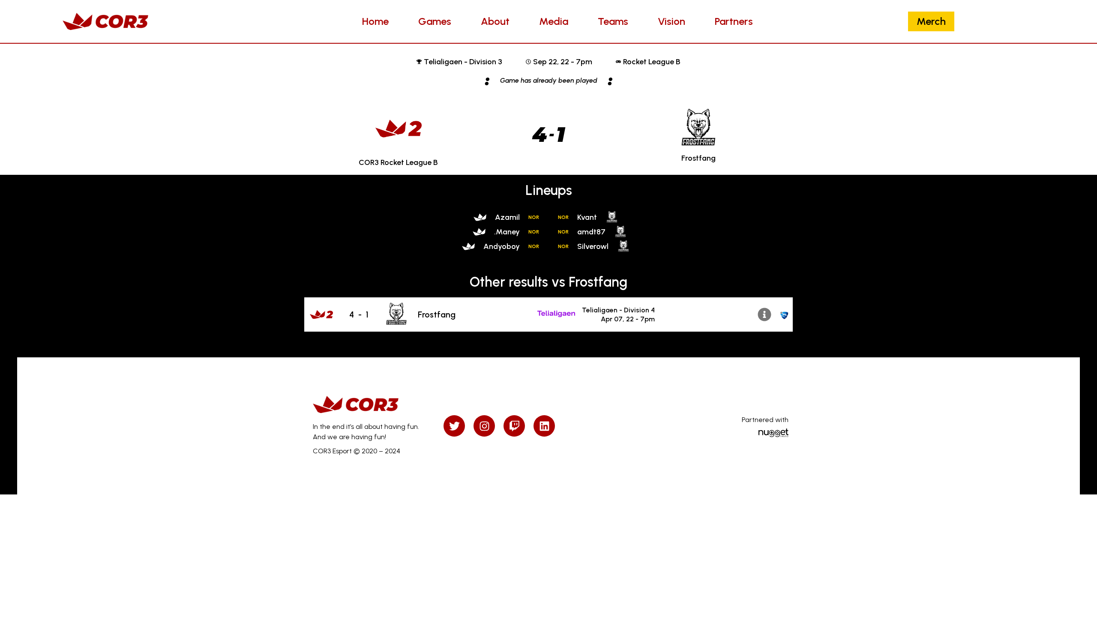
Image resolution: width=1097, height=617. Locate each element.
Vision (671, 21)
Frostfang (437, 314)
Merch (931, 21)
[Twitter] (454, 426)
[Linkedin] (544, 426)
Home (375, 21)
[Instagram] (484, 426)
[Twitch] (514, 426)
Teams (613, 21)
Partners (734, 21)
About (495, 21)
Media (553, 21)
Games (434, 21)
